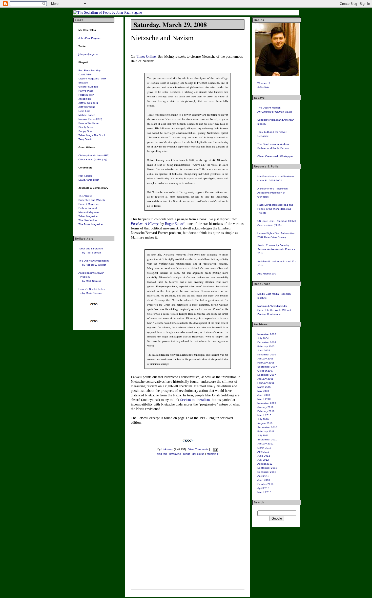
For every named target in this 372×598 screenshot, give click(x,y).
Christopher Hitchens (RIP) (93, 155)
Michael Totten (86, 115)
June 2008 (263, 395)
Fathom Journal (87, 208)
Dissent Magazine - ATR (92, 78)
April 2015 (263, 488)
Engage (83, 82)
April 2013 (263, 476)
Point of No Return (89, 123)
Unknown (167, 449)
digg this (162, 453)
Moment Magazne (88, 212)
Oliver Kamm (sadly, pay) (92, 159)
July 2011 (262, 435)
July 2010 (263, 419)
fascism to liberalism (195, 400)
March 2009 (264, 399)
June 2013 (263, 480)
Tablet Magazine (88, 216)
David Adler (85, 74)
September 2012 (267, 467)
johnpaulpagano (88, 54)
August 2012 (265, 463)
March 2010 (264, 415)
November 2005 (266, 354)
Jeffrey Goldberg (88, 102)
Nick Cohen (85, 175)
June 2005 (263, 350)
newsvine (175, 453)
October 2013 (265, 484)
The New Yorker (87, 220)
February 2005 (266, 346)
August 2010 (265, 423)
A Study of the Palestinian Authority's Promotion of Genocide (272, 192)
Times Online (146, 56)
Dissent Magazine (88, 204)
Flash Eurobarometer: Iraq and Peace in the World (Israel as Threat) (275, 208)
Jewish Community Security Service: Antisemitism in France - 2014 (276, 249)
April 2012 (263, 451)
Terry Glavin (85, 139)
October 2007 (265, 370)
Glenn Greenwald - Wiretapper (275, 156)
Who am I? (263, 83)
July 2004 (263, 338)
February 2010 (266, 411)
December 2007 (266, 374)
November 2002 (266, 334)
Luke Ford (84, 111)
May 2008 (263, 391)
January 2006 (265, 358)
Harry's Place (86, 90)
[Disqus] (187, 524)
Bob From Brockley (89, 70)
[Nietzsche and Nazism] (188, 443)
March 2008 (264, 387)
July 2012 (263, 459)
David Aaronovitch (88, 179)
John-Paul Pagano (89, 38)
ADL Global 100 (266, 273)
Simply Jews (85, 127)
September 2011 (267, 439)
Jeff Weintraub (86, 106)
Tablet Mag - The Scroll (91, 135)
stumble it (212, 453)
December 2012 (266, 472)
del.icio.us (198, 453)
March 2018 (264, 492)
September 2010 (267, 427)
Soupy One (85, 131)
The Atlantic (85, 196)
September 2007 (267, 366)
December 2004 (266, 342)
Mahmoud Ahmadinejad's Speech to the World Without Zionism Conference (274, 310)
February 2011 (265, 431)
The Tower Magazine (90, 224)
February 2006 (266, 362)
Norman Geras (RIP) (90, 119)
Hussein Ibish (86, 94)
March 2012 (264, 447)
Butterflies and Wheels (91, 200)
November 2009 (266, 403)
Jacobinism (84, 98)
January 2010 (265, 407)
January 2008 (265, 378)
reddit (186, 453)
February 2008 (266, 382)
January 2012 (265, 443)
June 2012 (263, 455)
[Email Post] (215, 449)
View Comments (198, 449)
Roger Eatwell (175, 224)
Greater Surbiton (88, 86)
